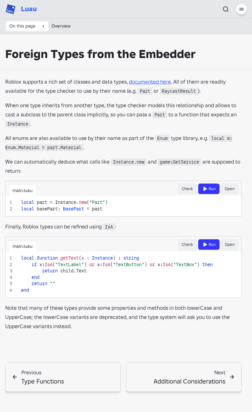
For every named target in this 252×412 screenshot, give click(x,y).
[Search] (225, 9)
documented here (150, 81)
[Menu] (241, 9)
